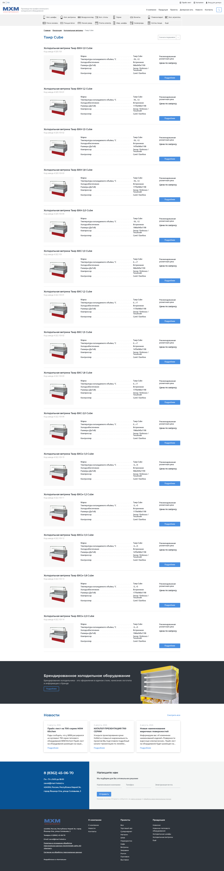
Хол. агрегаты (174, 17)
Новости (199, 10)
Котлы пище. (156, 23)
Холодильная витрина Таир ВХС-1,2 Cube (68, 291)
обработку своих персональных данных (157, 799)
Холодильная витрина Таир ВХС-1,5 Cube (68, 332)
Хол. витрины (70, 17)
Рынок (123, 853)
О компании (151, 10)
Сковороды (139, 23)
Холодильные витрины (73, 30)
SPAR (123, 838)
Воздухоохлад (87, 17)
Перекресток (126, 841)
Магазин (124, 835)
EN (4, 2)
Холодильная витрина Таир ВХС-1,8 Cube (68, 372)
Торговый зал (126, 828)
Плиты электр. (105, 23)
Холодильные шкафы (162, 834)
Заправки (125, 850)
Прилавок (125, 857)
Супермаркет (126, 831)
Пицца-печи (69, 23)
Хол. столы (103, 17)
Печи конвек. (52, 23)
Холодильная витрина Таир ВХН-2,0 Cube (68, 210)
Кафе (123, 844)
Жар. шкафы (121, 23)
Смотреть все (173, 715)
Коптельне (61, 859)
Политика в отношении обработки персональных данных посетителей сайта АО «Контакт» (62, 845)
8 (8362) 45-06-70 (59, 773)
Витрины (124, 847)
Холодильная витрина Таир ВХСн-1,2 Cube (68, 494)
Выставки (125, 860)
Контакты (209, 10)
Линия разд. (86, 23)
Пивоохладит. (157, 17)
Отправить (104, 794)
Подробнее (169, 78)
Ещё (167, 23)
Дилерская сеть (186, 10)
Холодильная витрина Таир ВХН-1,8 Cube (68, 169)
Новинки (157, 825)
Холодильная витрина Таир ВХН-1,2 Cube (68, 88)
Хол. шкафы (51, 17)
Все (122, 825)
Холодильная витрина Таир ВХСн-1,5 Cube (68, 535)
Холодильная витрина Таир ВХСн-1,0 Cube (69, 453)
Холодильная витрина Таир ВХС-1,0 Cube (68, 251)
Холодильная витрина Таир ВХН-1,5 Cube (68, 129)
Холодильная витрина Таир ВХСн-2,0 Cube (69, 616)
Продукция (163, 10)
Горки (118, 17)
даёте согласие (136, 799)
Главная (47, 30)
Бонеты (137, 17)
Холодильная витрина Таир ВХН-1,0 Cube (68, 48)
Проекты (174, 10)
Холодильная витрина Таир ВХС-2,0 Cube (68, 413)
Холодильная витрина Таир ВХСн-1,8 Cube (69, 575)
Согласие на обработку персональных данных (63, 852)
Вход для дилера (214, 2)
